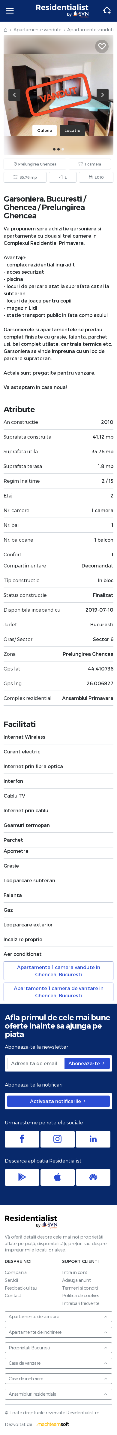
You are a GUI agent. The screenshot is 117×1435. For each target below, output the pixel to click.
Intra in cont (74, 1272)
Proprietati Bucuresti (29, 1347)
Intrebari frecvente (80, 1303)
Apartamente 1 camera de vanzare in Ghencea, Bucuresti (59, 991)
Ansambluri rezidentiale (32, 1394)
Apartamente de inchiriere (35, 1332)
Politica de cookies (80, 1295)
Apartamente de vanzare (34, 1316)
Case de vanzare (24, 1363)
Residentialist (31, 1222)
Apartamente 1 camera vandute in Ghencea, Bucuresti (58, 970)
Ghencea (20, 207)
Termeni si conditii (80, 1288)
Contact (13, 1295)
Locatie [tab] (72, 130)
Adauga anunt (76, 1280)
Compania (15, 1272)
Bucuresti (64, 198)
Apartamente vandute (37, 29)
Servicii (11, 1280)
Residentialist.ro (62, 11)
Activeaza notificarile (56, 1101)
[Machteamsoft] (53, 1424)
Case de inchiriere (26, 1378)
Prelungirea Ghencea (44, 211)
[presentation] (14, 95)
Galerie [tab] (44, 130)
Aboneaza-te (84, 1063)
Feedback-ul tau (21, 1288)
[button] (54, 149)
